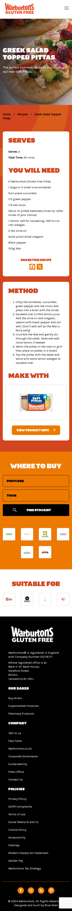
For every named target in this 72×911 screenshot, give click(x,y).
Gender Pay (15, 860)
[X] (39, 267)
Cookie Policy (17, 829)
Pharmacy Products (21, 713)
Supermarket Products (23, 706)
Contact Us (15, 779)
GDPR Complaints (20, 806)
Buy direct (15, 698)
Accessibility (16, 837)
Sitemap (14, 845)
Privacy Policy (17, 799)
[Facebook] (21, 890)
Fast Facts (15, 741)
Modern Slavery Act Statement (28, 853)
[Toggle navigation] (66, 7)
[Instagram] (31, 890)
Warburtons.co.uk (20, 748)
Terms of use (16, 814)
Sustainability (17, 764)
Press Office (16, 771)
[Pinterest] (51, 890)
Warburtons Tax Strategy (24, 868)
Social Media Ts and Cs (23, 822)
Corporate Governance (23, 756)
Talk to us (14, 733)
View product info (32, 430)
